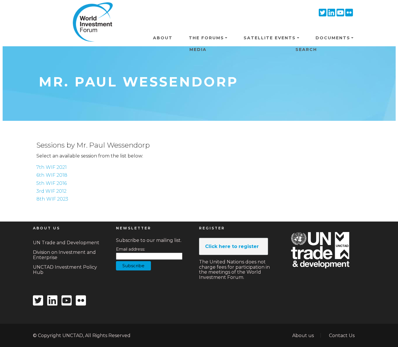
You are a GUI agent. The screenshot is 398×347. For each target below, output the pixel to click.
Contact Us (342, 335)
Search (306, 49)
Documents (333, 37)
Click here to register (232, 246)
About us (303, 335)
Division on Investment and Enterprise (64, 254)
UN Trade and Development (66, 242)
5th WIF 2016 (51, 183)
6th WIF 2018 (51, 175)
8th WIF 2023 (52, 199)
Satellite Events (270, 37)
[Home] (90, 11)
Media (198, 49)
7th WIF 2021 (51, 167)
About (162, 37)
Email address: (130, 249)
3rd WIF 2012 (51, 191)
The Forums (206, 37)
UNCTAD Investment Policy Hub (65, 269)
